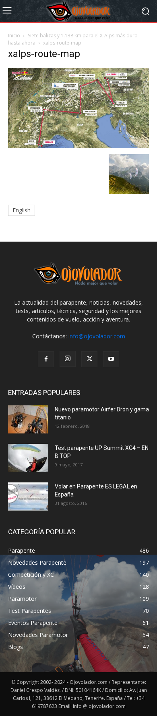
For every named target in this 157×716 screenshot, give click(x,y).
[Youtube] (111, 359)
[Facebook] (46, 359)
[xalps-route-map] (78, 145)
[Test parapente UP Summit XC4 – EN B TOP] (28, 458)
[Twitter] (89, 359)
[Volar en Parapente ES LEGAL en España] (28, 496)
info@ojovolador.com (96, 336)
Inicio (14, 35)
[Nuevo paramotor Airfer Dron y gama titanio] (28, 419)
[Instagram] (68, 359)
